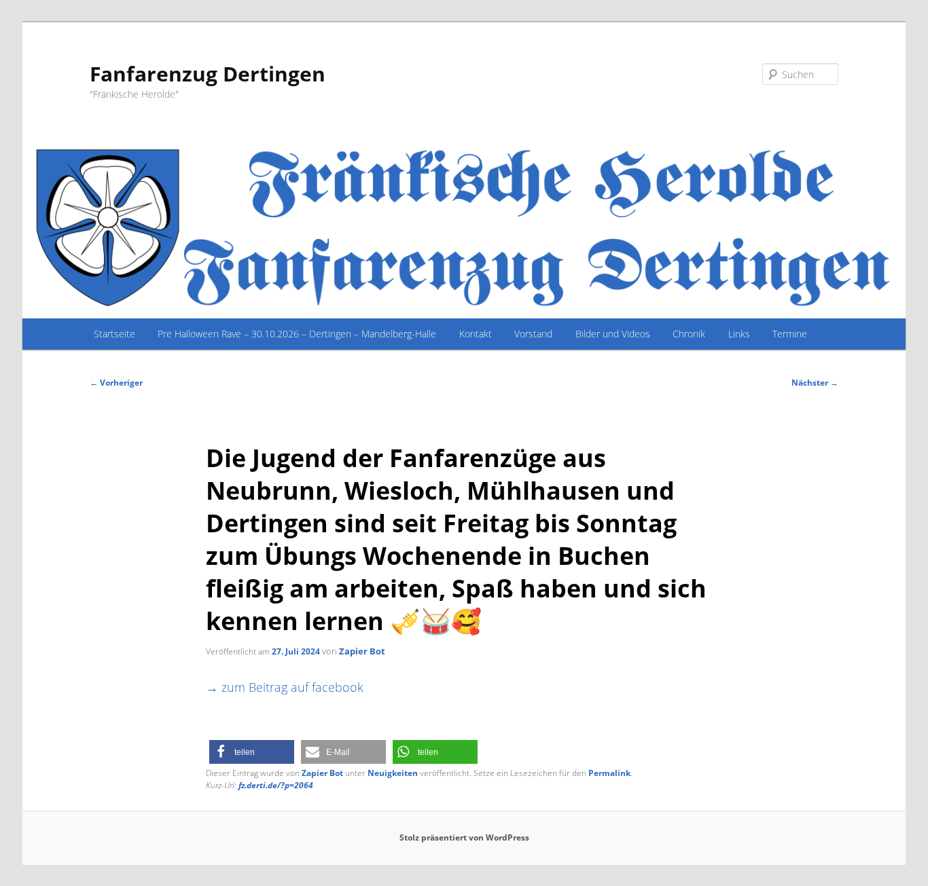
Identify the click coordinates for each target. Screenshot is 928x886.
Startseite (114, 333)
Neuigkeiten (393, 773)
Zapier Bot (362, 651)
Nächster (814, 382)
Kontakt (475, 333)
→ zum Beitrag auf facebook (284, 686)
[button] (251, 752)
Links (739, 333)
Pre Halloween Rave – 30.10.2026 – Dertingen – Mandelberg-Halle (297, 333)
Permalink (609, 773)
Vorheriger (116, 382)
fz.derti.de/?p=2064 (275, 785)
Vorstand (533, 333)
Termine (789, 333)
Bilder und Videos (612, 333)
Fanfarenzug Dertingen (207, 74)
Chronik (689, 333)
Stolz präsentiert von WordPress (464, 837)
